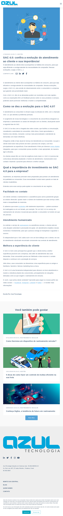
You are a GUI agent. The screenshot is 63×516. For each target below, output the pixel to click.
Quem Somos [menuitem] (7, 488)
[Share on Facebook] (26, 73)
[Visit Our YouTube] (18, 457)
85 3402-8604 (6, 470)
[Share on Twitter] (23, 73)
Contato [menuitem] (6, 491)
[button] (61, 3)
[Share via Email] (16, 73)
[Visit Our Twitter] (7, 457)
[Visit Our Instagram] (14, 457)
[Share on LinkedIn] (20, 73)
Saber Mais (31, 417)
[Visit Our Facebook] (11, 457)
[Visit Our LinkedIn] (4, 457)
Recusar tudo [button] (36, 512)
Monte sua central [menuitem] (10, 481)
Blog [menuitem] (5, 485)
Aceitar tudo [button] (26, 512)
